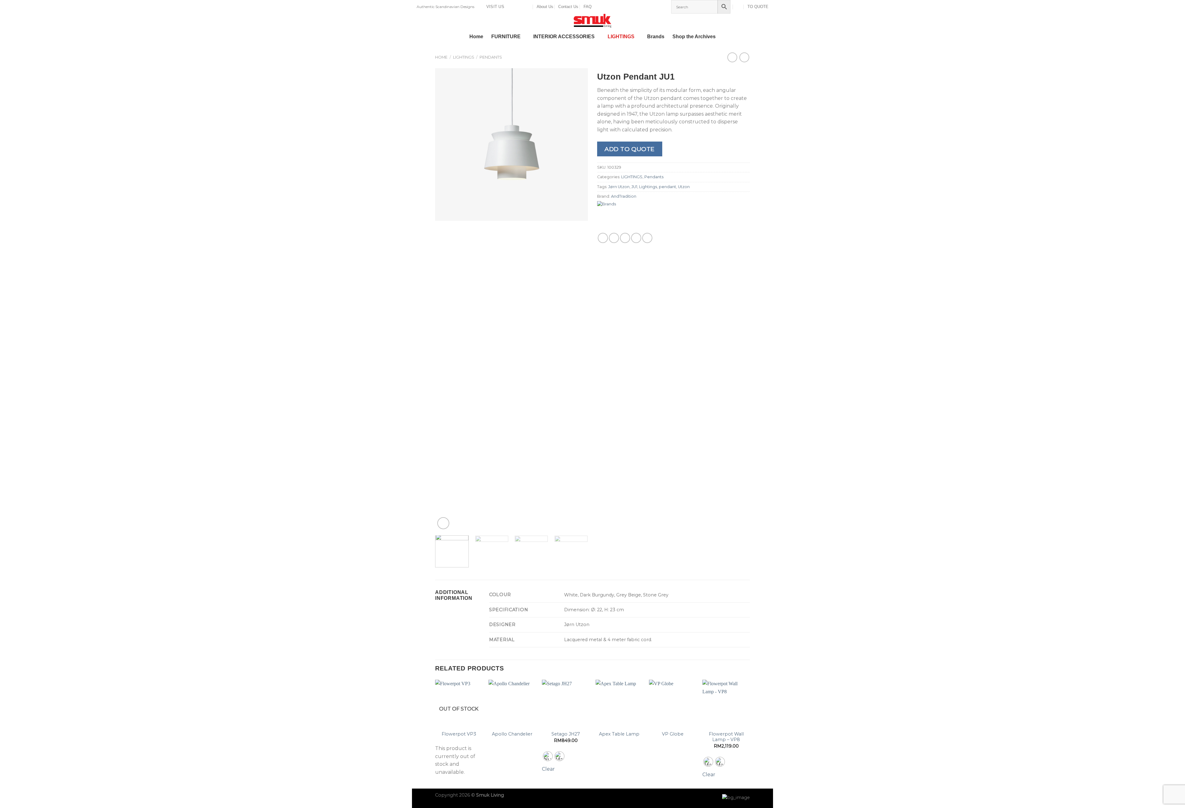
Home (476, 36)
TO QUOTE (757, 6)
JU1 (634, 186)
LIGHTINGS (621, 36)
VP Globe (673, 734)
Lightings (648, 186)
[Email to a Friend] (625, 238)
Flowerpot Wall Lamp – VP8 (726, 737)
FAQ (588, 6)
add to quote (630, 149)
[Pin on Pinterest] (636, 238)
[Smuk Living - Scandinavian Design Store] (592, 21)
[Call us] (528, 7)
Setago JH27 (565, 734)
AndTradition (623, 196)
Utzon (684, 186)
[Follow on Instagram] (516, 7)
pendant (667, 186)
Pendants (491, 57)
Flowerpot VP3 (459, 734)
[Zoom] (443, 523)
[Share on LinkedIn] (647, 238)
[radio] (547, 756)
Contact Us (568, 6)
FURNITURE (506, 36)
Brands (655, 36)
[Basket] (739, 6)
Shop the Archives (694, 36)
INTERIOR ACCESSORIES (564, 36)
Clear (548, 769)
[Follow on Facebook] (511, 7)
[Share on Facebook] (603, 238)
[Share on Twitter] (614, 238)
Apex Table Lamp (619, 734)
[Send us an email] (522, 7)
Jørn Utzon (619, 186)
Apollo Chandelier (512, 734)
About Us (545, 6)
